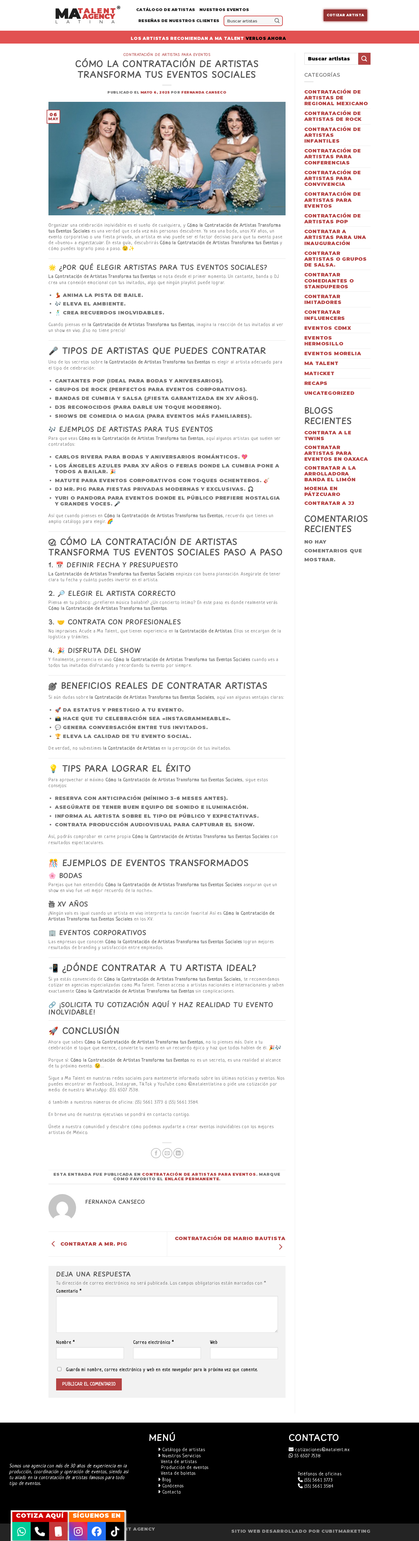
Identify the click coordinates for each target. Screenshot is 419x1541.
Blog (166, 1480)
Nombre (65, 1342)
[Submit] (277, 21)
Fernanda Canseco (203, 92)
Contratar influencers (324, 315)
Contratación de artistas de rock (333, 116)
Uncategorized (329, 393)
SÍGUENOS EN (97, 1515)
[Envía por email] (167, 1153)
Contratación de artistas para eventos (167, 54)
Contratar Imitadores (323, 299)
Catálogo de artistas (183, 1450)
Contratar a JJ (329, 503)
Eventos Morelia (332, 353)
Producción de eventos (185, 1467)
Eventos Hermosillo (324, 341)
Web (214, 1342)
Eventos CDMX (328, 328)
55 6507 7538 (307, 1456)
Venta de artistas (179, 1462)
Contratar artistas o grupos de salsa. (335, 259)
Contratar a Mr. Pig (93, 1244)
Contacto (171, 1492)
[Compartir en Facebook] (156, 1153)
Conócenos (172, 1486)
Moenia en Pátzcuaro (322, 491)
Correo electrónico (153, 1342)
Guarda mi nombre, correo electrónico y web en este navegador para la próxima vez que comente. (162, 1370)
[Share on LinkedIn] (178, 1153)
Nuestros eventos (224, 9)
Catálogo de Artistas (165, 9)
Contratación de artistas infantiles (332, 135)
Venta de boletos (178, 1473)
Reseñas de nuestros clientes (178, 20)
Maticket (319, 373)
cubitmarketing (346, 1531)
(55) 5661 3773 (318, 1480)
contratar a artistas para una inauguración (335, 237)
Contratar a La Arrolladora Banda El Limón (330, 473)
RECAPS (316, 383)
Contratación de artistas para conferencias (332, 156)
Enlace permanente (192, 1179)
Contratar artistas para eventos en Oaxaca (336, 453)
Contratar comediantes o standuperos (329, 280)
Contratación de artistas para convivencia (332, 178)
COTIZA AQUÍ (40, 1515)
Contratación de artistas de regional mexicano (336, 97)
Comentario (69, 1291)
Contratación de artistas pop (332, 219)
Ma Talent (321, 363)
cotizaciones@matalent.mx (321, 1450)
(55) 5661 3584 (318, 1486)
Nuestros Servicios (181, 1456)
